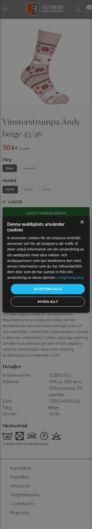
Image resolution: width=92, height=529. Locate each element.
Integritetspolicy (70, 277)
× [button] (82, 222)
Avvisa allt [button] (48, 301)
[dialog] (46, 264)
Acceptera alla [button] (48, 289)
